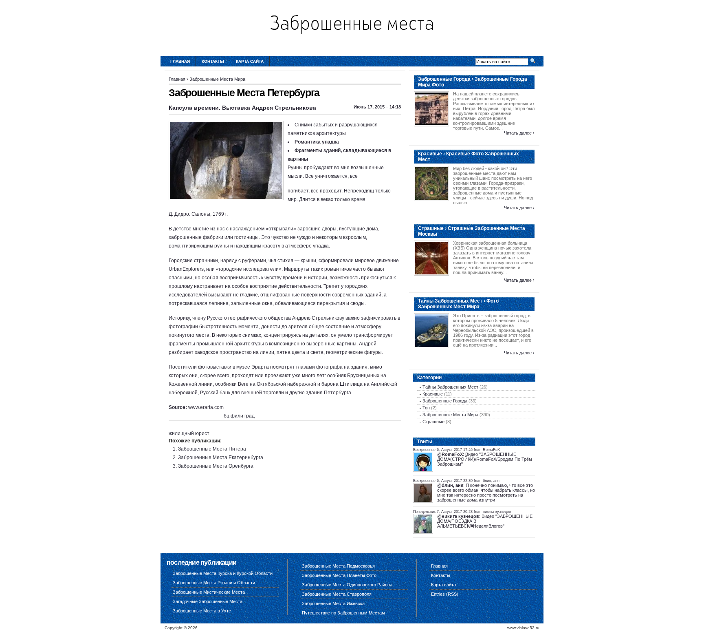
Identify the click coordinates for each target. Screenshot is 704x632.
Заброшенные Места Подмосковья (338, 565)
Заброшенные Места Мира (217, 79)
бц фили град (239, 416)
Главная (180, 61)
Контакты (213, 61)
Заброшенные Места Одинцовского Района (347, 584)
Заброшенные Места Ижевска (333, 603)
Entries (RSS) (444, 594)
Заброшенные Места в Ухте (202, 610)
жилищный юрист (189, 433)
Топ (426, 407)
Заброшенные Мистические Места (209, 592)
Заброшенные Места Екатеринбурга (220, 457)
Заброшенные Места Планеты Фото (339, 575)
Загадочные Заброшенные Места (207, 601)
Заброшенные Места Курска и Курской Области (223, 573)
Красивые (432, 393)
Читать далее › (519, 132)
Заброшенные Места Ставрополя (337, 594)
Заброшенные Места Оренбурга (215, 466)
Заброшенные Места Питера (212, 449)
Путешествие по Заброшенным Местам (343, 612)
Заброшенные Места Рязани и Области (214, 582)
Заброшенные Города (444, 400)
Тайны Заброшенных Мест (450, 387)
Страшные (433, 421)
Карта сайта (250, 61)
